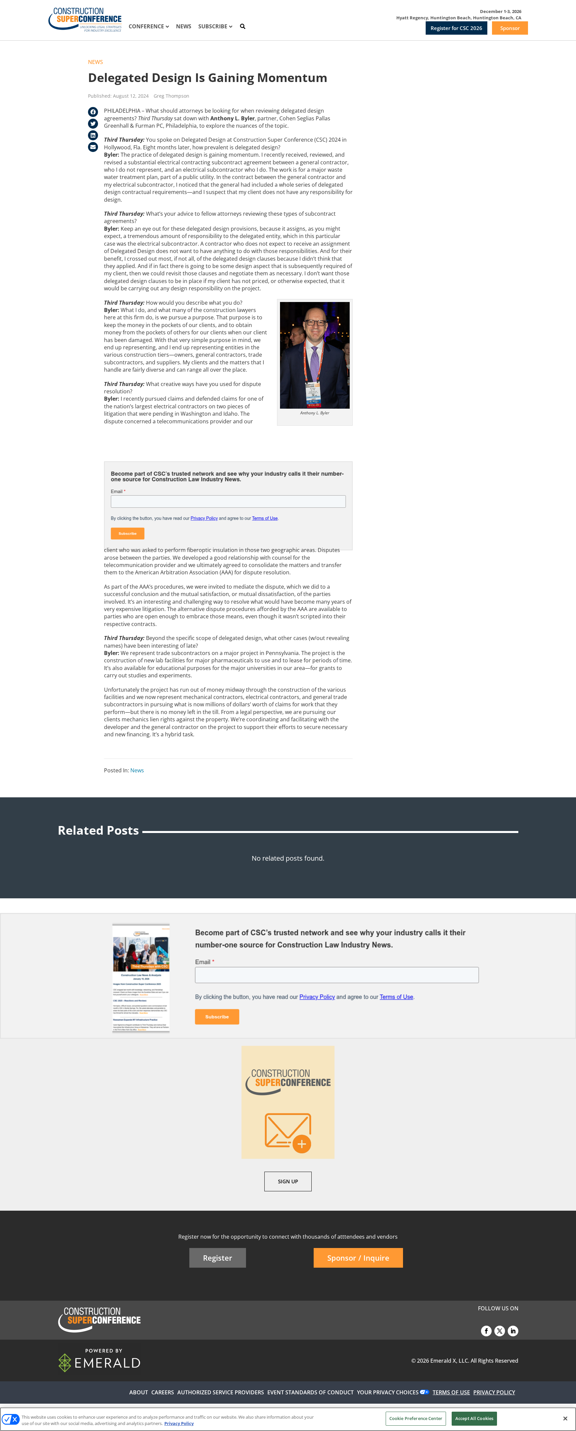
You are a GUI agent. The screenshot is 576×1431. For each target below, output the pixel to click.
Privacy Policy (179, 1424)
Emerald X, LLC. (449, 1360)
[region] (288, 1419)
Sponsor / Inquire (358, 1258)
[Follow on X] (499, 1331)
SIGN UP (288, 1181)
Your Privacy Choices (388, 1392)
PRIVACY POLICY (494, 1392)
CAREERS (162, 1392)
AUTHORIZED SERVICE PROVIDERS (220, 1392)
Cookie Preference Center (415, 1418)
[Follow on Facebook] (486, 1331)
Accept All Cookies (474, 1418)
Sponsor (510, 28)
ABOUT (138, 1392)
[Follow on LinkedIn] (513, 1331)
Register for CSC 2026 (456, 28)
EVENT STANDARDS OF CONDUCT (310, 1392)
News (95, 62)
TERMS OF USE (451, 1392)
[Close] (565, 1418)
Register (217, 1258)
